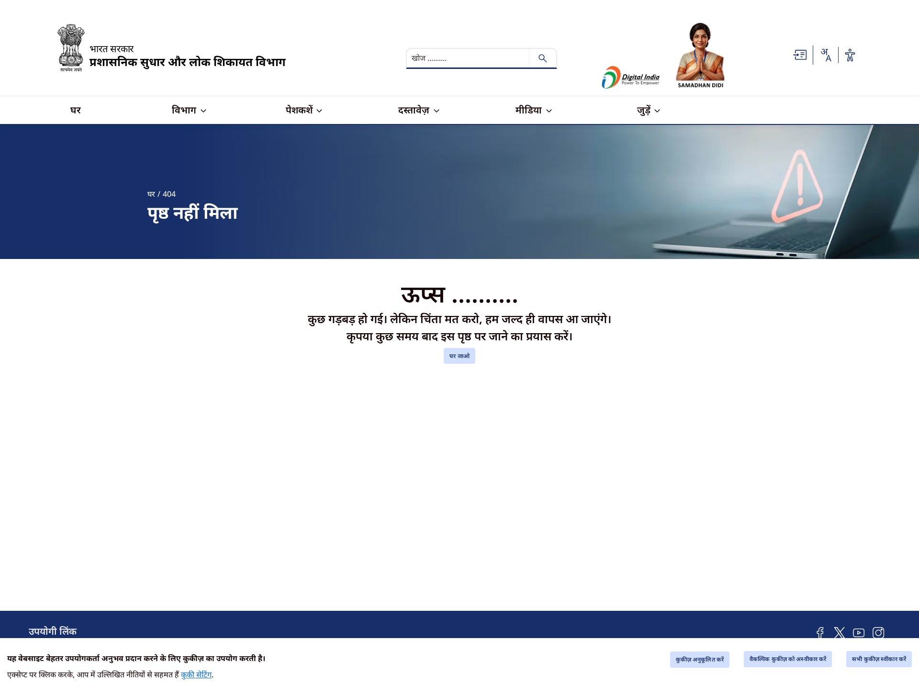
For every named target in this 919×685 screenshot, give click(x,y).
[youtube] (859, 631)
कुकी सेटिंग (196, 674)
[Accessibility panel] (850, 55)
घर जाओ (459, 356)
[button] (800, 54)
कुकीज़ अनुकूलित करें (700, 659)
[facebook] (820, 631)
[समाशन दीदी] (700, 55)
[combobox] (825, 55)
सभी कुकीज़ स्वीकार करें (879, 659)
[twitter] (839, 631)
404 (169, 194)
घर (151, 194)
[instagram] (879, 631)
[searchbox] (469, 58)
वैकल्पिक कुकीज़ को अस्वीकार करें (788, 659)
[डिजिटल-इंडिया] (631, 77)
